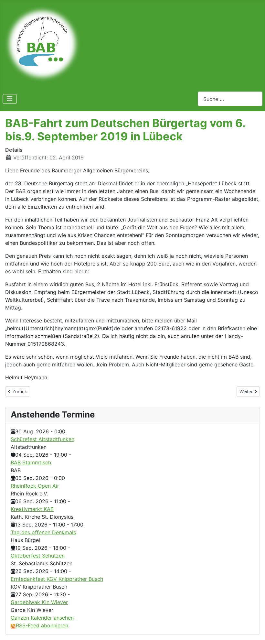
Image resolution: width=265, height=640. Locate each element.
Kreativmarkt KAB (32, 509)
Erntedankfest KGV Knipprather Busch (57, 579)
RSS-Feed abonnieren (42, 625)
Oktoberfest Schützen (38, 555)
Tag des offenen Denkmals (43, 532)
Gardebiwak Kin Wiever (39, 602)
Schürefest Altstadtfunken (42, 439)
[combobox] (230, 99)
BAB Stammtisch (31, 462)
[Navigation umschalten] (10, 99)
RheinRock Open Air (35, 486)
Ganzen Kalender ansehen (42, 617)
